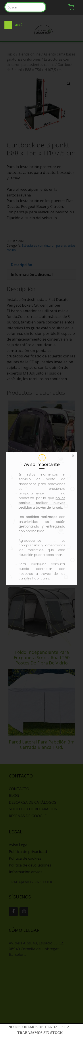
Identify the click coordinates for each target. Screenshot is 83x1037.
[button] (8, 25)
